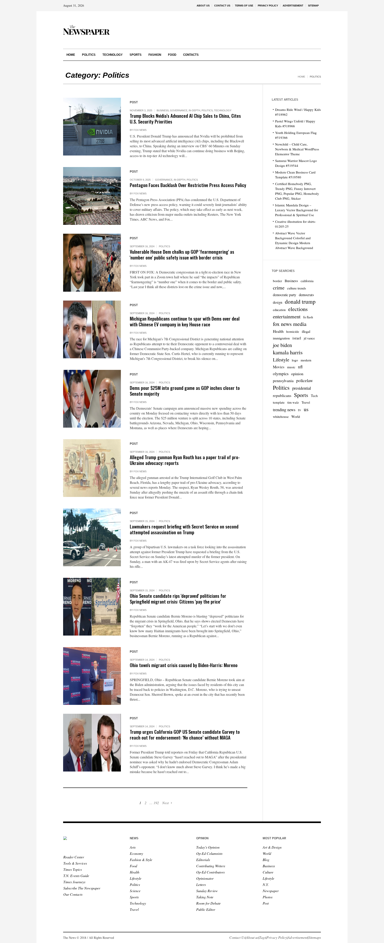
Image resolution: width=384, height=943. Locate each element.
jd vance (309, 338)
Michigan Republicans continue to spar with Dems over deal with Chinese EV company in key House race (185, 321)
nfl (300, 366)
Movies (278, 366)
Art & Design (272, 847)
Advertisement (298, 937)
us (306, 409)
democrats (306, 294)
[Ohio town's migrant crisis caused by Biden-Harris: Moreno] (92, 676)
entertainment (286, 316)
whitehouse (281, 416)
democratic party (284, 294)
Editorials (203, 859)
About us (252, 937)
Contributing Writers (210, 865)
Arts (133, 847)
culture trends (296, 288)
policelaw (304, 380)
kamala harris (288, 352)
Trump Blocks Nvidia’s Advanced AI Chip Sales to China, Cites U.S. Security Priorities (185, 118)
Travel (306, 402)
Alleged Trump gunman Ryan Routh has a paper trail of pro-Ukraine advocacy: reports (185, 460)
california (307, 281)
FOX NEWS (140, 130)
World (295, 416)
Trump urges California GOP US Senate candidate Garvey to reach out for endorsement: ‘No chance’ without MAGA (185, 734)
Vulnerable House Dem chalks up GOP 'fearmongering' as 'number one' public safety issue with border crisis (182, 254)
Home (301, 76)
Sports (301, 395)
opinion (297, 373)
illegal (306, 331)
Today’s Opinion (208, 847)
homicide (292, 331)
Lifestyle (281, 359)
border (277, 281)
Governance (178, 110)
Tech (314, 395)
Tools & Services (75, 863)
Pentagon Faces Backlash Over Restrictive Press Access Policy (188, 184)
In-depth (194, 110)
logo (295, 360)
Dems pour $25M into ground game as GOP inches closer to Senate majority (185, 390)
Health (278, 331)
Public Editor (205, 909)
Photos (267, 897)
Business (163, 110)
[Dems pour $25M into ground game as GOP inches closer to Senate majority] (92, 399)
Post (266, 903)
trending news (284, 409)
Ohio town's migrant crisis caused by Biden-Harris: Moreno (184, 665)
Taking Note (204, 897)
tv (299, 409)
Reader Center (73, 857)
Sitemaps (314, 937)
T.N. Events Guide (76, 875)
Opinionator (205, 878)
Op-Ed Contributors (210, 872)
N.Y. (266, 884)
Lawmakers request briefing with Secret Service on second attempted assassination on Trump (184, 529)
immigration (281, 338)
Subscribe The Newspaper (81, 888)
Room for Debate (208, 903)
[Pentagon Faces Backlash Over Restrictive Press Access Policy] (92, 196)
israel (296, 338)
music (291, 367)
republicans (282, 395)
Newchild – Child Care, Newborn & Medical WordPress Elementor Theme (297, 149)
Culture (268, 872)
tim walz (293, 402)
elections (298, 309)
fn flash (308, 317)
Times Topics (72, 869)
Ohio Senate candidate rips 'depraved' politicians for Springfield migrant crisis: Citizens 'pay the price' (178, 598)
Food (133, 865)
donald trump (300, 301)
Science (135, 890)
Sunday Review (207, 890)
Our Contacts (72, 894)
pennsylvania (283, 380)
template (279, 402)
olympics (280, 373)
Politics (207, 110)
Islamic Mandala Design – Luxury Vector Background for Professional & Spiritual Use (296, 210)
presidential (301, 388)
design (277, 302)
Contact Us (237, 937)
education (279, 309)
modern (306, 360)
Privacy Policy (276, 937)
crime (278, 287)
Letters (201, 884)
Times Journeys (74, 881)
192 (156, 802)
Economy (136, 853)
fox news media (289, 324)
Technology (222, 110)
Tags (262, 937)
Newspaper (271, 890)
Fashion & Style (141, 859)
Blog (266, 859)
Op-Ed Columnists (209, 853)
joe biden (282, 345)
